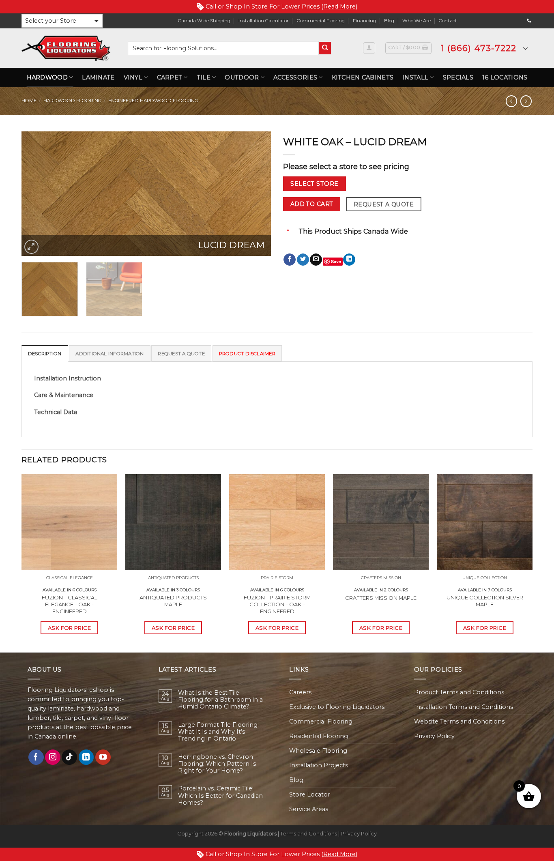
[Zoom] (31, 247)
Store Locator (309, 794)
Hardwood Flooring (72, 100)
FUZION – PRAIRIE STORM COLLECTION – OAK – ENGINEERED (277, 604)
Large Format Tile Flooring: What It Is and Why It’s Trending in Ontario (218, 732)
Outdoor (242, 77)
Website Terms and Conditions (459, 721)
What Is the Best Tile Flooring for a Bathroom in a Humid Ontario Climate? (220, 700)
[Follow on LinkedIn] (86, 757)
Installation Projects (318, 765)
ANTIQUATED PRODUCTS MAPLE (173, 601)
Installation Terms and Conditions (463, 707)
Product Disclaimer (247, 353)
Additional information (109, 353)
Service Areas (308, 809)
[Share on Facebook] (289, 259)
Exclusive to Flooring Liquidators (336, 707)
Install (415, 77)
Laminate (98, 77)
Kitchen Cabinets (363, 77)
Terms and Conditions (308, 833)
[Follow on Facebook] (36, 757)
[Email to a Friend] (316, 259)
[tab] (44, 353)
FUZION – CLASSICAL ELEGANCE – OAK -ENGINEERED (69, 604)
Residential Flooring (318, 736)
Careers (300, 692)
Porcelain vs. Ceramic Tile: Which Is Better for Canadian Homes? (220, 795)
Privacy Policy (434, 736)
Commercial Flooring (321, 21)
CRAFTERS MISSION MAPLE (381, 598)
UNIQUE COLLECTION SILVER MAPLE (485, 601)
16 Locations (504, 77)
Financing (364, 21)
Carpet (170, 77)
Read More (339, 6)
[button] (62, 21)
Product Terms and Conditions (459, 692)
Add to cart (311, 204)
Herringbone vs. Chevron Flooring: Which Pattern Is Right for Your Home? (217, 764)
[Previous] (36, 193)
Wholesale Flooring (318, 750)
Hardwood (47, 77)
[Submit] (325, 48)
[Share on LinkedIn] (349, 259)
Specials (458, 77)
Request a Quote (384, 204)
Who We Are (416, 21)
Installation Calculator (263, 21)
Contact (448, 21)
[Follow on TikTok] (69, 757)
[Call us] (529, 20)
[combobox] (223, 48)
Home (29, 100)
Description (45, 353)
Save (336, 261)
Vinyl (133, 77)
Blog (389, 21)
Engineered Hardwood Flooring (153, 100)
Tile (203, 77)
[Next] (256, 193)
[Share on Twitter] (303, 259)
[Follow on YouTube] (103, 757)
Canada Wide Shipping (204, 21)
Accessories (295, 77)
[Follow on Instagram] (52, 757)
